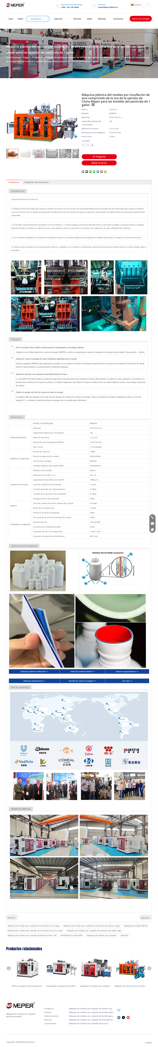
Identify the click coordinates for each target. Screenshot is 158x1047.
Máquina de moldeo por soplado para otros (89, 1023)
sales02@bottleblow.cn (108, 7)
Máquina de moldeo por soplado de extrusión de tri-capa (33, 925)
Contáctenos (50, 1023)
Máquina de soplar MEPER (135, 925)
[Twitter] (123, 1017)
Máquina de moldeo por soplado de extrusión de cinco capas (35, 930)
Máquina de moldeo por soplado (101, 935)
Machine (124, 935)
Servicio (47, 1012)
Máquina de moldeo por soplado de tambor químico (92, 1008)
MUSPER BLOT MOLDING (72, 935)
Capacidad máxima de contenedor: (91, 123)
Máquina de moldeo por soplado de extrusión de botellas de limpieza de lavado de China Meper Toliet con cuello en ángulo (96, 986)
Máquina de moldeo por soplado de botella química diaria (95, 1012)
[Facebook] (118, 1017)
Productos (49, 1008)
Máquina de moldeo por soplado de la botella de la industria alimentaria (101, 1019)
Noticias (48, 1019)
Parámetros (14, 182)
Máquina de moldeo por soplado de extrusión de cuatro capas (92, 925)
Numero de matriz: (90, 128)
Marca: (85, 109)
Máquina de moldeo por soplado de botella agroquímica (94, 1016)
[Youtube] (128, 1017)
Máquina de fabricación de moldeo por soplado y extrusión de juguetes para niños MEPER (131, 986)
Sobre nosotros (51, 1016)
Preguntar (101, 156)
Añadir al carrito (99, 163)
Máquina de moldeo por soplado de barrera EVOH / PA (32, 935)
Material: (86, 117)
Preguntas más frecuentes (37, 182)
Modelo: (85, 113)
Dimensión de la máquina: (93, 132)
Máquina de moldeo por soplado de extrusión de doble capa (94, 930)
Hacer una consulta (140, 18)
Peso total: (87, 136)
